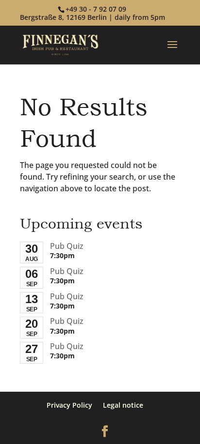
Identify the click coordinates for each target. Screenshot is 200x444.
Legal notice (123, 405)
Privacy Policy (69, 405)
